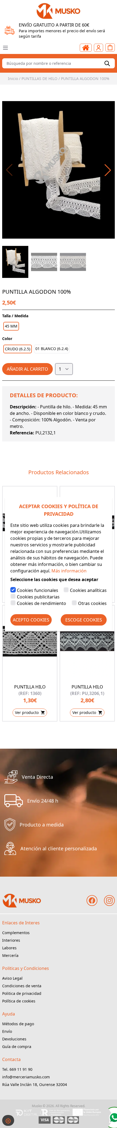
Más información (69, 571)
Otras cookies (92, 603)
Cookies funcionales (37, 590)
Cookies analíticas (88, 590)
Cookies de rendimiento (41, 603)
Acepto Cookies (31, 620)
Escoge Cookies (83, 620)
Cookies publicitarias (38, 597)
